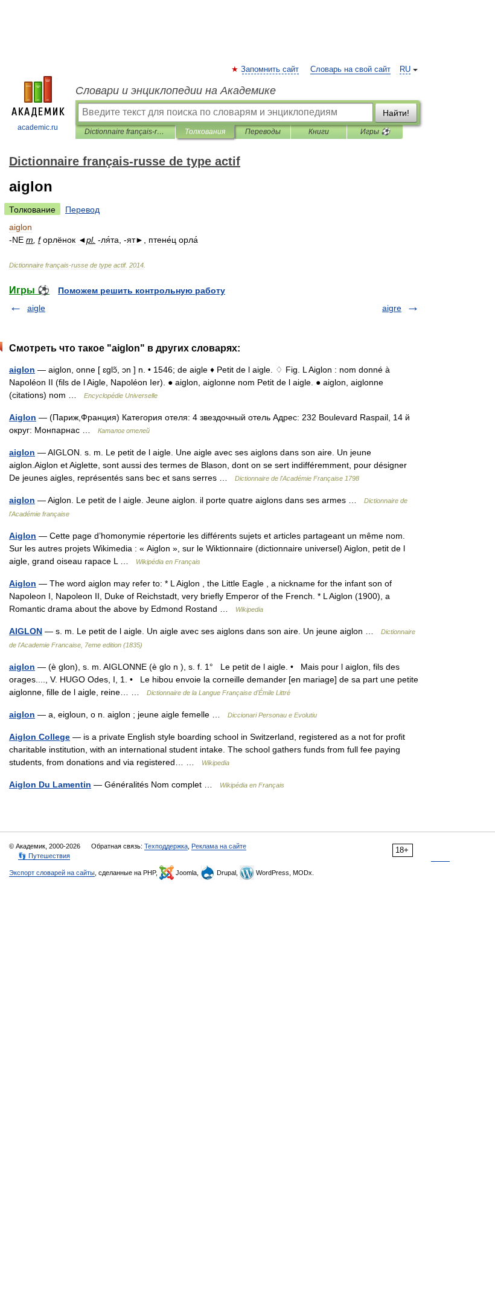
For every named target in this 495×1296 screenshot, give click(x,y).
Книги (318, 131)
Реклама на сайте (218, 846)
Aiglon (22, 417)
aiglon (22, 369)
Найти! (396, 113)
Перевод (82, 209)
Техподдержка (166, 846)
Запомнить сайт (270, 69)
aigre (391, 308)
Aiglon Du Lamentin (50, 784)
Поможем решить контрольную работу (141, 290)
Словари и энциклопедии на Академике (175, 91)
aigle (36, 308)
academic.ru (38, 127)
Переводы (263, 131)
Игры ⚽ (375, 131)
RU (405, 69)
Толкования (205, 131)
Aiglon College (39, 737)
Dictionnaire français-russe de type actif (125, 131)
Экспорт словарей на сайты (52, 872)
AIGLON (25, 631)
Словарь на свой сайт (350, 69)
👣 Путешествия (44, 855)
